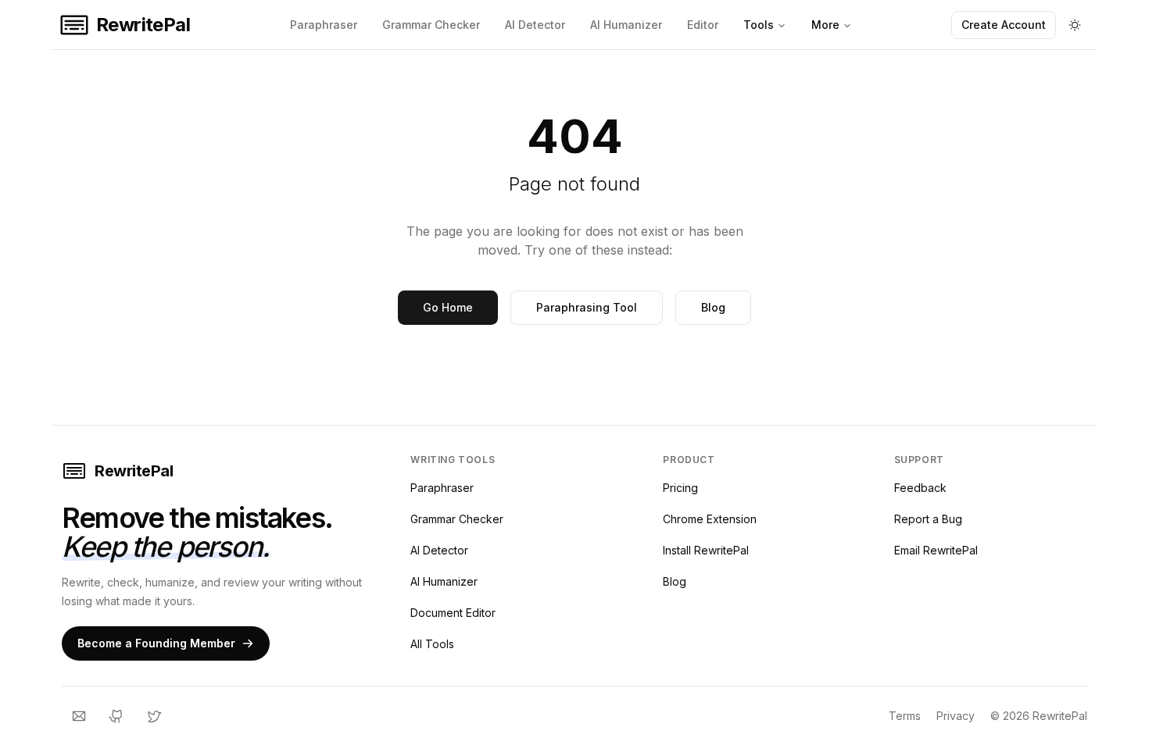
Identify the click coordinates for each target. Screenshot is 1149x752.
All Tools (432, 643)
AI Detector (535, 24)
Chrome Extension (710, 519)
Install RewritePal (706, 550)
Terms (905, 715)
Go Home (448, 307)
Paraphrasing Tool (586, 307)
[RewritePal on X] (154, 716)
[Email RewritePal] (79, 716)
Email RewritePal (936, 550)
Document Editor (453, 612)
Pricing (680, 487)
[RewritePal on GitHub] (116, 716)
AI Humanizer (626, 24)
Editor (702, 24)
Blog (713, 307)
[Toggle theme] (1074, 25)
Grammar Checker (431, 24)
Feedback (920, 487)
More (825, 24)
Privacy (955, 715)
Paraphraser (323, 24)
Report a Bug (928, 519)
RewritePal (134, 471)
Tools (758, 24)
